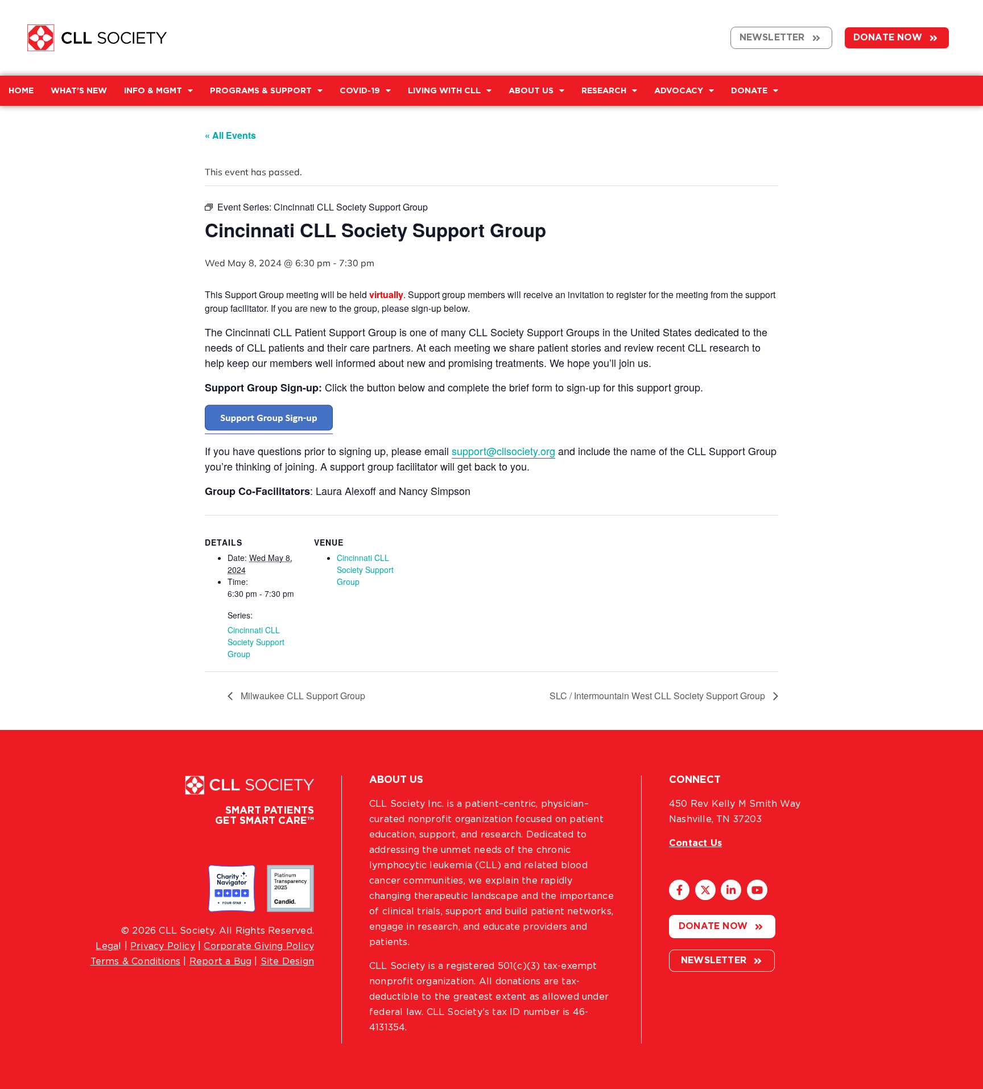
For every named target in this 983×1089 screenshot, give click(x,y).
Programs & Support (261, 90)
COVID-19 (360, 90)
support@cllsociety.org (503, 450)
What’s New (79, 90)
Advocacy (678, 90)
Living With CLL (444, 90)
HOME (21, 90)
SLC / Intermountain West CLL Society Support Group (658, 695)
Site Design (287, 961)
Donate (749, 90)
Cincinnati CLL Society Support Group (256, 641)
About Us (531, 90)
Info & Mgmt (153, 90)
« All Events (230, 135)
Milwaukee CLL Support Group (301, 695)
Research (603, 90)
